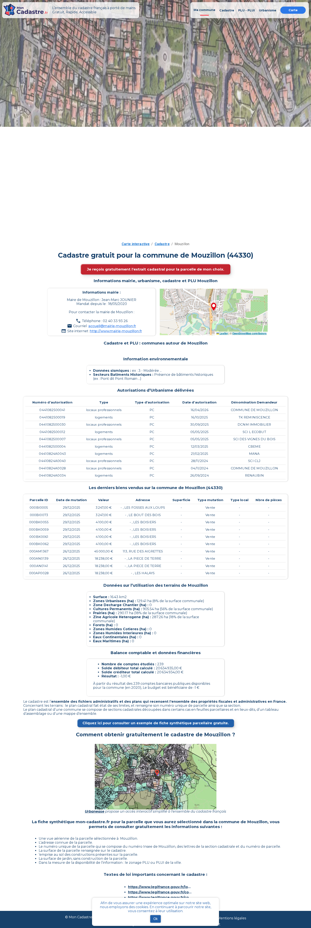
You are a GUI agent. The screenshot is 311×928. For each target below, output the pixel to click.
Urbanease (94, 811)
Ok (155, 919)
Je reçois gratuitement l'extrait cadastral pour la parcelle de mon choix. (155, 269)
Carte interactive (136, 244)
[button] (213, 307)
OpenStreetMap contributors (249, 333)
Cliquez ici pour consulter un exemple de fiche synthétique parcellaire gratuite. (156, 723)
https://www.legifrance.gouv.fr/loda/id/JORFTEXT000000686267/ (159, 887)
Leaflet (223, 333)
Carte (293, 10)
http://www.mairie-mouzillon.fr (116, 331)
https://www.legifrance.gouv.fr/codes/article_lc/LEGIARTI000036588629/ (159, 892)
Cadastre (162, 244)
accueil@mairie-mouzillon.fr (112, 326)
